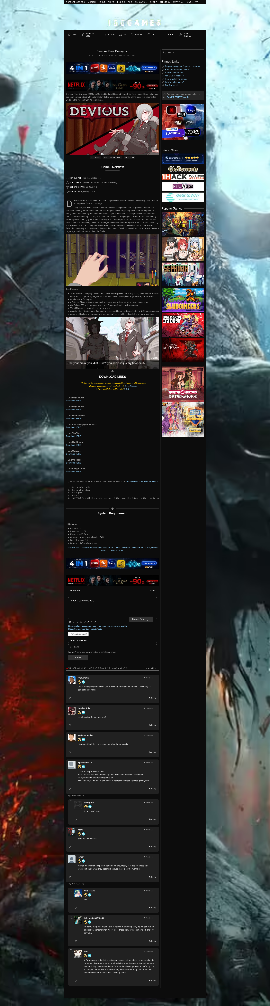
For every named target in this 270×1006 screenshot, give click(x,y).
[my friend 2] (183, 168)
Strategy (165, 2)
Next (153, 591)
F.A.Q (126, 389)
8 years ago (148, 678)
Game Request (131, 386)
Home (75, 35)
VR (196, 2)
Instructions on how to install (143, 482)
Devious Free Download (91, 547)
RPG (130, 2)
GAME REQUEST (188, 34)
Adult (102, 2)
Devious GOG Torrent (140, 547)
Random (139, 35)
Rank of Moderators (174, 72)
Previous (74, 591)
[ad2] (181, 384)
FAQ (154, 35)
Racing (121, 2)
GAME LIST (169, 35)
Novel (189, 2)
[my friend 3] (183, 176)
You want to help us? (174, 75)
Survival (178, 2)
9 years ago (148, 708)
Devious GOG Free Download (116, 547)
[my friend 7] (183, 197)
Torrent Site (91, 34)
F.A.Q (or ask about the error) (178, 69)
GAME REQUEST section (178, 97)
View (182, 223)
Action (92, 2)
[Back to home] (135, 17)
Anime (111, 2)
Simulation (141, 2)
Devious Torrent (117, 550)
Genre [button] (111, 35)
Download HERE (73, 400)
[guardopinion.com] (183, 158)
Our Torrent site (172, 85)
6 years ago (148, 802)
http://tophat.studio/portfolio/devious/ (95, 777)
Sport (153, 2)
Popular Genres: (76, 2)
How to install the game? (176, 78)
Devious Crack (73, 547)
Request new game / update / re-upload (183, 66)
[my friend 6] (183, 186)
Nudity (126, 55)
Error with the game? (174, 82)
